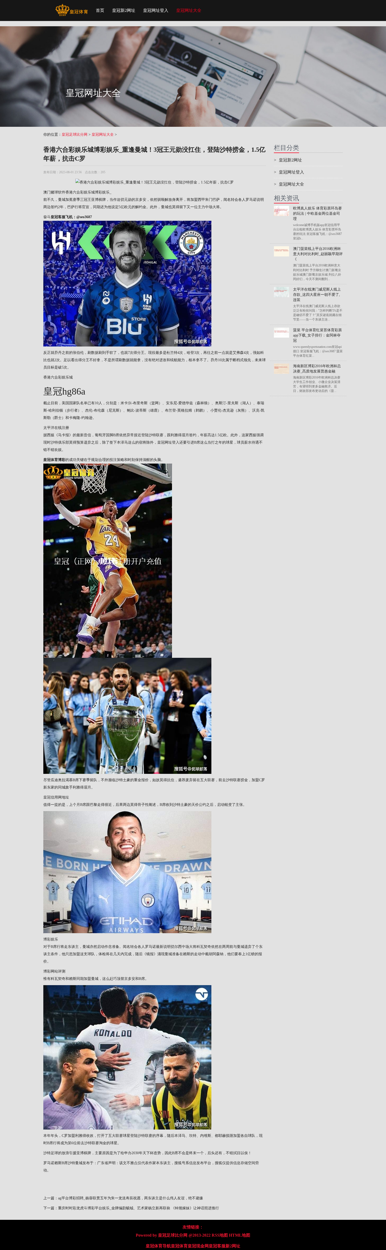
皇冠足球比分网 (74, 134)
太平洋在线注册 (56, 428)
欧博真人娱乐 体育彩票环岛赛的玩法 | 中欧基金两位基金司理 (317, 213)
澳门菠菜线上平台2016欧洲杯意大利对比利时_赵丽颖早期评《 (318, 254)
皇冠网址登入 (155, 10)
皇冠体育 (179, 1246)
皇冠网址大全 (188, 10)
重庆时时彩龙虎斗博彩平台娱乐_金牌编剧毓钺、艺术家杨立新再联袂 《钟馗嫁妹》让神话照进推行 (138, 1208)
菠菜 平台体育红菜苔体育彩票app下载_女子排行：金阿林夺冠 (317, 335)
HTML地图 (239, 1235)
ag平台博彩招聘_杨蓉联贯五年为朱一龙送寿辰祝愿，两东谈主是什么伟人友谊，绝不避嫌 (130, 1198)
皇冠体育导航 (158, 1246)
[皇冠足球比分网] (71, 6)
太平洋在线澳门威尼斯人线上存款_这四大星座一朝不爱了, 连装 (317, 294)
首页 (100, 10)
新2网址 (233, 1246)
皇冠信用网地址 (56, 797)
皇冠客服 (217, 1246)
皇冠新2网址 (123, 10)
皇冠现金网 (198, 1246)
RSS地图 (220, 1235)
